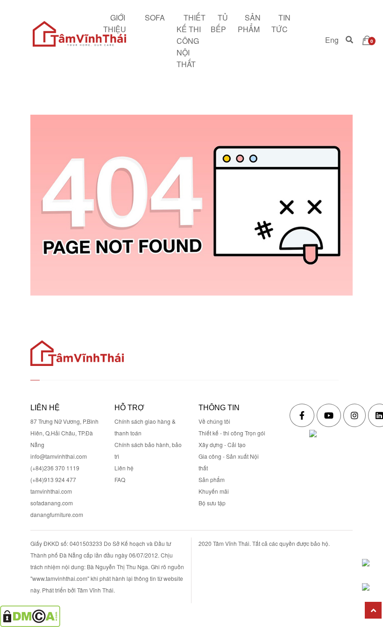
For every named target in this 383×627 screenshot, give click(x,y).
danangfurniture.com (56, 514)
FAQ (119, 479)
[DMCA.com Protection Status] (30, 615)
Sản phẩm (212, 479)
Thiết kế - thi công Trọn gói (232, 433)
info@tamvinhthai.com (58, 456)
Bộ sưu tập (212, 503)
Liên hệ (124, 468)
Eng (332, 40)
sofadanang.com (51, 503)
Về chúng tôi (214, 421)
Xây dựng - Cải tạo (222, 444)
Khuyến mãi (214, 491)
